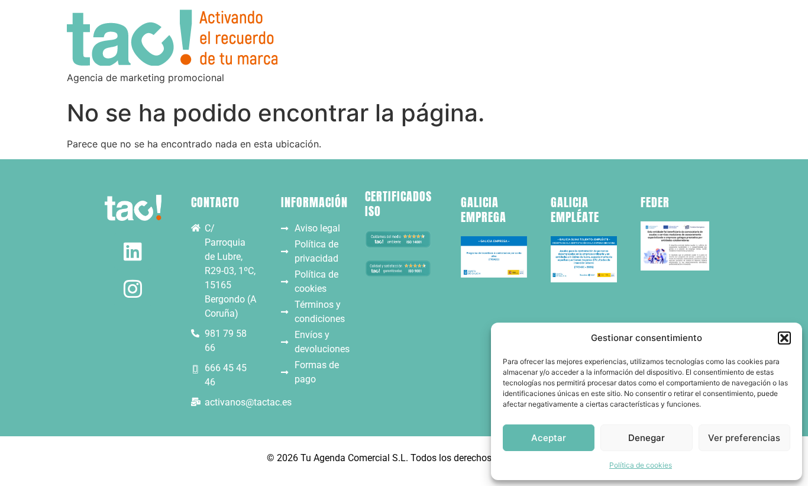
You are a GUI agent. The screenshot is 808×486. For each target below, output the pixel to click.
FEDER (655, 202)
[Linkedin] (132, 251)
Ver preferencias (744, 437)
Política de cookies (640, 465)
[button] (784, 338)
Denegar (646, 437)
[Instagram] (132, 288)
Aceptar (548, 437)
